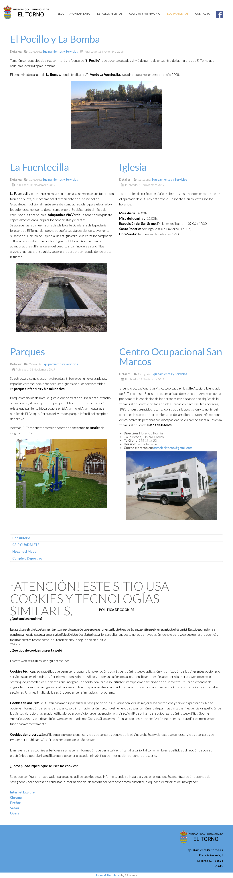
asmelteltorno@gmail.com (172, 448)
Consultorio (21, 538)
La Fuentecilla (39, 167)
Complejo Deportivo (27, 558)
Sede (61, 13)
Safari (14, 808)
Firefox (15, 803)
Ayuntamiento (80, 13)
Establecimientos (109, 13)
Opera (14, 813)
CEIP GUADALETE (25, 545)
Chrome (16, 797)
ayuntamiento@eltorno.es (205, 850)
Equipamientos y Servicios (60, 51)
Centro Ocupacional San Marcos (170, 356)
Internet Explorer (23, 792)
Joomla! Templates (108, 875)
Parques (27, 352)
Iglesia (133, 167)
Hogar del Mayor (25, 551)
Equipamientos (177, 13)
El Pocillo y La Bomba (55, 39)
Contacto (202, 13)
